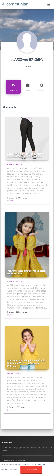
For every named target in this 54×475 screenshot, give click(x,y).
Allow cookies (31, 469)
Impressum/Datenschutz (14, 461)
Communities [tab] (13, 87)
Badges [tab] (41, 87)
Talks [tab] (27, 87)
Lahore (10, 200)
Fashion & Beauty (14, 164)
